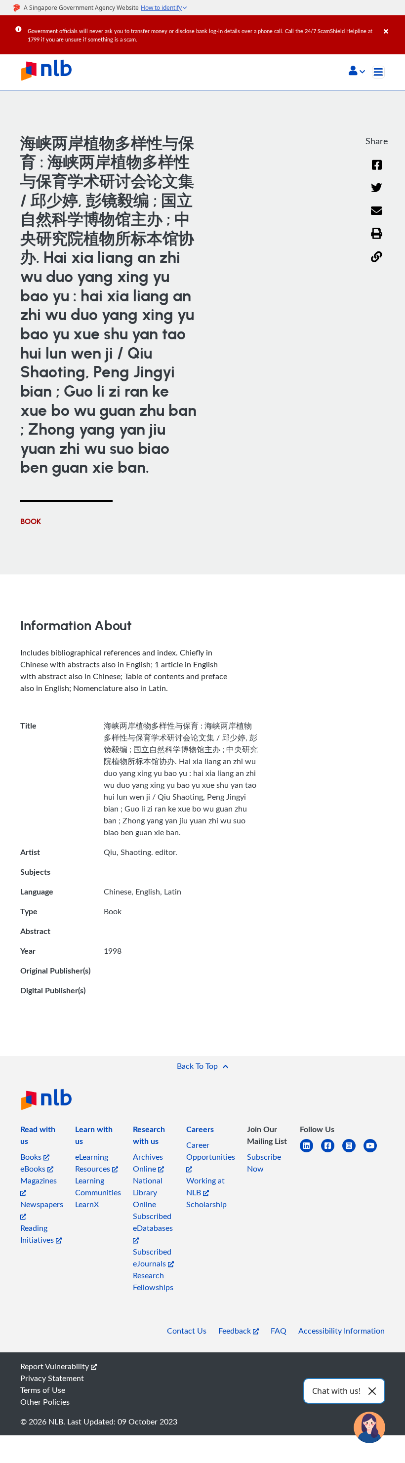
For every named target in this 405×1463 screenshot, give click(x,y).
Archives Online (148, 1162)
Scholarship (206, 1204)
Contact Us (186, 1330)
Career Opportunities (210, 1150)
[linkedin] (310, 1151)
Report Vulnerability (55, 1366)
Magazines (38, 1180)
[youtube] (374, 1151)
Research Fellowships (153, 1281)
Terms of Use (42, 1389)
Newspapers (41, 1204)
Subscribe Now (264, 1162)
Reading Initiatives (38, 1233)
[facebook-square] (331, 1151)
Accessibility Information (341, 1330)
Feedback (235, 1330)
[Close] (393, 24)
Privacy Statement (52, 1378)
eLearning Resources (93, 1162)
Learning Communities (98, 1186)
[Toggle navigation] (378, 72)
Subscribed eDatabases (153, 1222)
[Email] (376, 217)
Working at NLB (205, 1186)
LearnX (87, 1204)
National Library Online (147, 1192)
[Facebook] (377, 171)
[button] (357, 72)
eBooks (33, 1168)
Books (31, 1156)
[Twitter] (376, 193)
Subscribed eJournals (152, 1257)
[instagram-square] (353, 1151)
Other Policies (45, 1401)
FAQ (278, 1330)
